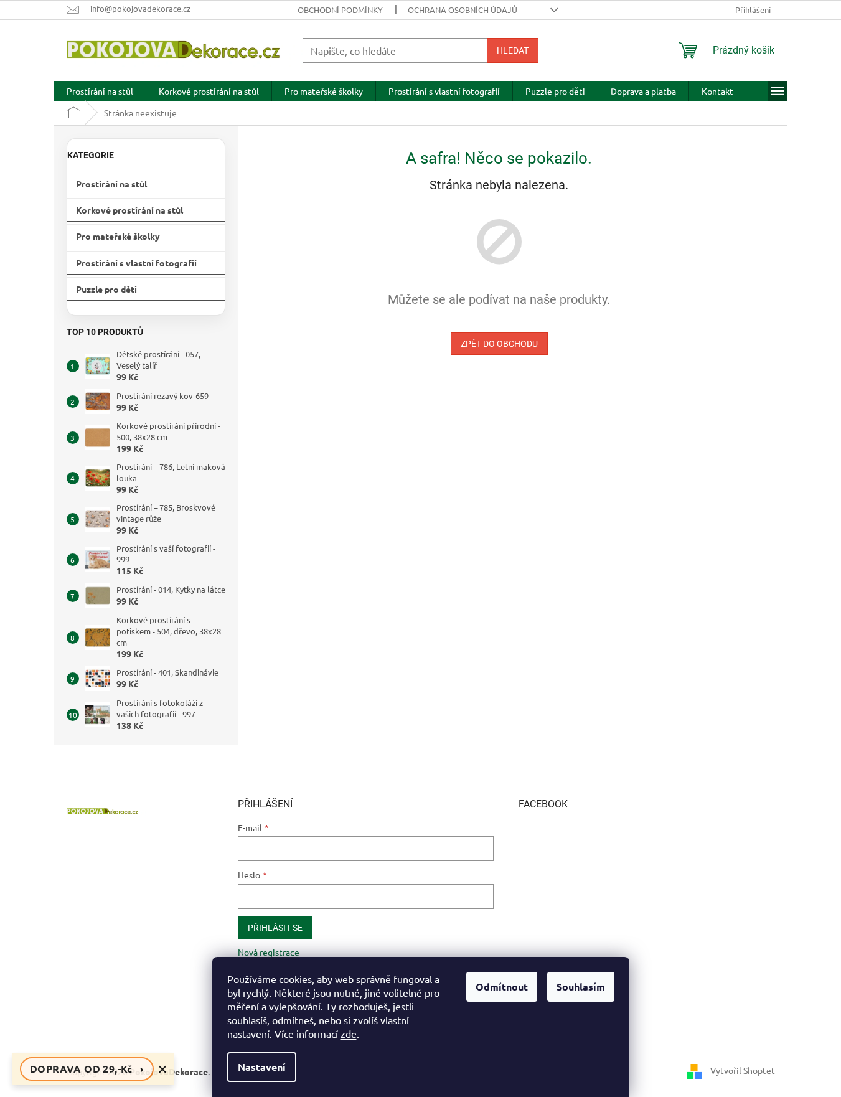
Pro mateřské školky (118, 236)
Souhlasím (581, 986)
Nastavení (262, 1066)
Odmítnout (502, 986)
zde (349, 1033)
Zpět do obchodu (499, 344)
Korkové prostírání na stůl (129, 209)
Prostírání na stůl (111, 183)
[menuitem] (100, 91)
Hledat (513, 50)
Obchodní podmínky (340, 9)
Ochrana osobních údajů (462, 9)
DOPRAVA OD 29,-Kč (87, 1068)
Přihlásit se (275, 928)
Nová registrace (268, 952)
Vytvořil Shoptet (742, 1070)
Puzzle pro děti (106, 288)
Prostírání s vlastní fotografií (136, 262)
